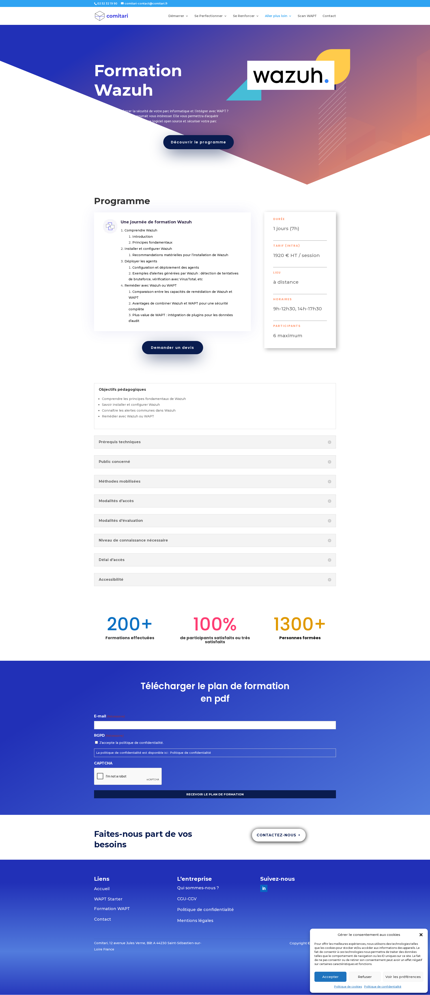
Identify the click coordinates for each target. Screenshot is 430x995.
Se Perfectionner (208, 16)
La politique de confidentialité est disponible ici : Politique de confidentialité (153, 752)
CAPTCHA (103, 763)
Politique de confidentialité (382, 986)
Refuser (365, 977)
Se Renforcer (244, 16)
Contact (329, 16)
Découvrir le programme (198, 142)
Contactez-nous (276, 835)
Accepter (330, 977)
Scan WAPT (307, 16)
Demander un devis (172, 347)
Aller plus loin (276, 16)
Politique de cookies (348, 986)
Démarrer (176, 16)
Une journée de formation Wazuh (156, 222)
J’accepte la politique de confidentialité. (131, 743)
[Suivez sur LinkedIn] (263, 888)
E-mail (109, 716)
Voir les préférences (403, 977)
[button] (421, 934)
